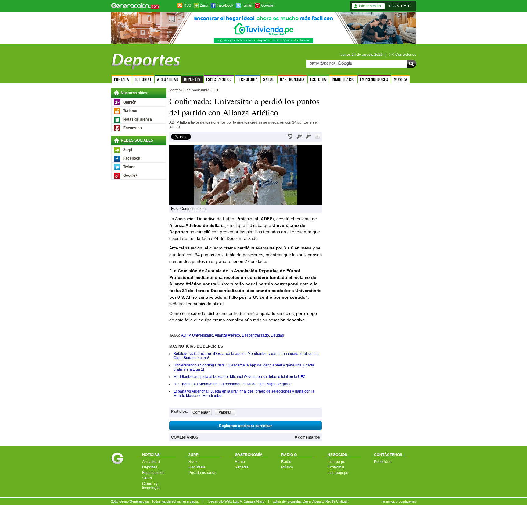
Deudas (277, 335)
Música (287, 467)
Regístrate (197, 467)
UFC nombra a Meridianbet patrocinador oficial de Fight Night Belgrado (233, 384)
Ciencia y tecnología (151, 486)
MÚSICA (400, 79)
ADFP (185, 335)
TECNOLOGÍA (247, 79)
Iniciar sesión (370, 6)
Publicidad (383, 462)
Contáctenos (405, 54)
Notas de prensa (137, 119)
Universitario (202, 335)
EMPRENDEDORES (374, 79)
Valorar (225, 412)
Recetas (242, 467)
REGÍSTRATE (399, 6)
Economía (336, 467)
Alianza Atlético (227, 335)
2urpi (204, 5)
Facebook (225, 5)
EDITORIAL (143, 79)
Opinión (129, 102)
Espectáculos (153, 473)
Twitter (247, 5)
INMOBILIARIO (343, 79)
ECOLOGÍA (318, 79)
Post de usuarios (202, 473)
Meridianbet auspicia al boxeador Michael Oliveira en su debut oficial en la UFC (240, 377)
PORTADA (121, 79)
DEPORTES (192, 79)
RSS (187, 5)
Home (193, 462)
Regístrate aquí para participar (245, 426)
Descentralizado (255, 335)
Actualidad (151, 462)
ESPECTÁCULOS (219, 79)
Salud (147, 478)
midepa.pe (336, 462)
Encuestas (132, 128)
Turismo (130, 111)
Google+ (268, 5)
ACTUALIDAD (167, 79)
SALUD (268, 79)
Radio (286, 462)
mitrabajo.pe (338, 473)
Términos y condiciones (398, 501)
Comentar (201, 412)
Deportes (149, 467)
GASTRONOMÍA (292, 79)
